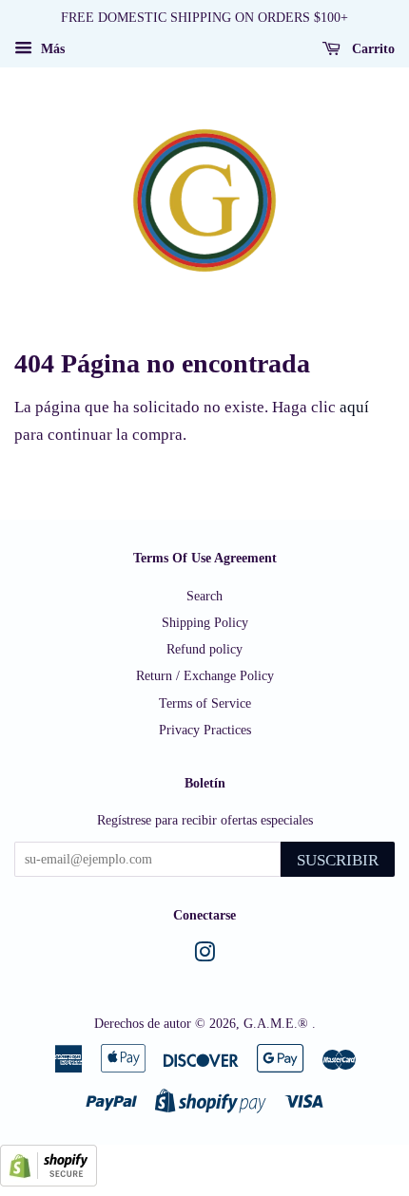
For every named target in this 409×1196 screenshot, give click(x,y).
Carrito (371, 49)
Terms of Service (205, 703)
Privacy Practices (205, 729)
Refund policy (204, 648)
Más (51, 49)
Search (204, 595)
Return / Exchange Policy (205, 675)
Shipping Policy (205, 622)
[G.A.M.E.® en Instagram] (204, 955)
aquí (354, 407)
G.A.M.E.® (277, 1023)
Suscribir (338, 860)
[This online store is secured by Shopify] (48, 1181)
